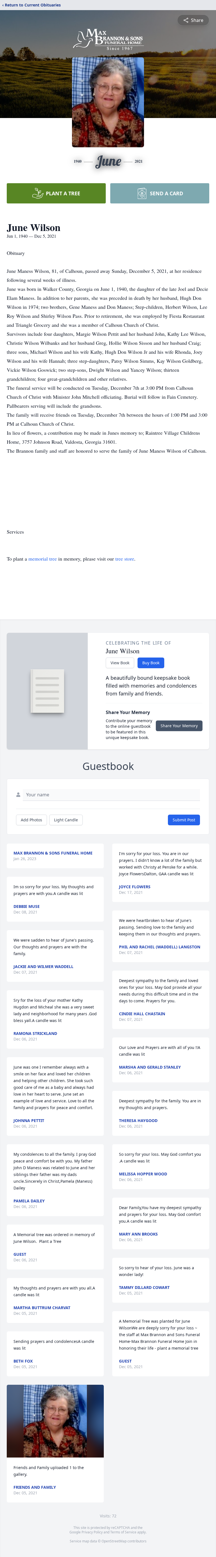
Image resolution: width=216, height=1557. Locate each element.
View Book (120, 662)
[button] (55, 1421)
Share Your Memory (179, 725)
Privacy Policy (92, 1532)
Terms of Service (123, 1532)
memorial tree (42, 558)
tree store (124, 558)
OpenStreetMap (114, 1541)
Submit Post (184, 819)
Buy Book (150, 662)
